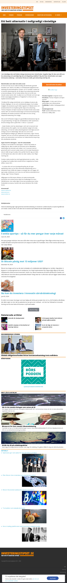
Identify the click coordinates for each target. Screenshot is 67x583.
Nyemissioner (29, 15)
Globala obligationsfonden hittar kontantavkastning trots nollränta (29, 355)
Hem (4, 15)
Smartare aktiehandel (44, 15)
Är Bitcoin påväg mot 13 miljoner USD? (22, 261)
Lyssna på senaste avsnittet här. (33, 386)
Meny (58, 15)
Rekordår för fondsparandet (16, 318)
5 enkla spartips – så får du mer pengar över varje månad (32, 233)
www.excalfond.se (6, 190)
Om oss (41, 1)
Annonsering (48, 1)
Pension (19, 15)
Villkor (64, 1)
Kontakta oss (57, 1)
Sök (37, 1)
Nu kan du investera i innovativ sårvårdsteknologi (28, 293)
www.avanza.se (5, 192)
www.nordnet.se (5, 194)
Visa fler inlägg (33, 309)
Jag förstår (53, 578)
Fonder (11, 15)
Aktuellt (4, 451)
